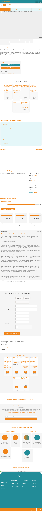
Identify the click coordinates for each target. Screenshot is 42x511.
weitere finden (15, 443)
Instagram (34, 486)
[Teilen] (38, 509)
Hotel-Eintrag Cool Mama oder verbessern (26, 444)
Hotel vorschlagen (14, 492)
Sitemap (2, 499)
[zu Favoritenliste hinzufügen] (1, 12)
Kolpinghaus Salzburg (16, 93)
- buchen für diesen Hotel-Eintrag (27, 459)
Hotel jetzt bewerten (8, 209)
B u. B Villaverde (17, 380)
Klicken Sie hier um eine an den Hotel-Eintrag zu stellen (21, 412)
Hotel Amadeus (16, 104)
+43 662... (6, 71)
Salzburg (35, 178)
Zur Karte (3, 346)
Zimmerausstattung (7, 135)
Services (5, 132)
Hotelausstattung (7, 128)
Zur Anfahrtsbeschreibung (6, 347)
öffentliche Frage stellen (21, 419)
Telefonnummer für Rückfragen (8, 323)
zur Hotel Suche (1, 5)
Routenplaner (39, 149)
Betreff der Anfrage (8, 306)
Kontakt (36, 192)
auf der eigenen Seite (37, 443)
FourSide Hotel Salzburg (7, 93)
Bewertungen (37, 9)
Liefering (33, 182)
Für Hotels (2, 485)
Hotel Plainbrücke (34, 93)
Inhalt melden (32, 399)
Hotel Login (4, 505)
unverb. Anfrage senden (11, 67)
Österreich (33, 180)
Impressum (24, 483)
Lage (16, 9)
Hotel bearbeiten (14, 489)
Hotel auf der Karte (5, 69)
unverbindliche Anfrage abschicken (12, 333)
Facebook (34, 483)
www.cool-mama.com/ (10, 73)
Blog (1, 496)
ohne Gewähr (24, 399)
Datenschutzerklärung (25, 489)
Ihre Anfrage (7, 309)
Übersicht (6, 9)
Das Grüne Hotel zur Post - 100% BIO (25, 107)
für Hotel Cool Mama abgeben (5, 443)
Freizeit (4, 139)
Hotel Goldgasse (25, 380)
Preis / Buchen (11, 64)
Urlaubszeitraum (8, 297)
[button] (21, 25)
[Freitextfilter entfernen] (37, 1)
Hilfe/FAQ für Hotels (14, 483)
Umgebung (5, 143)
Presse (2, 491)
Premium (39, 82)
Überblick (5, 124)
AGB (22, 486)
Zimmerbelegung (8, 301)
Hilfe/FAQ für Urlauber (15, 486)
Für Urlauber (3, 488)
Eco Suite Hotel (25, 88)
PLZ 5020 (35, 175)
